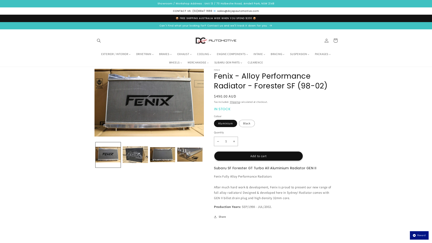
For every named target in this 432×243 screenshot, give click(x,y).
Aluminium (225, 123)
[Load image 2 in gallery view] (135, 154)
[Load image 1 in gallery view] (108, 154)
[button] (98, 40)
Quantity (219, 132)
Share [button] (222, 217)
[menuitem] (116, 54)
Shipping (235, 101)
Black (247, 123)
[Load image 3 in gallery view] (162, 154)
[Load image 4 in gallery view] (189, 154)
